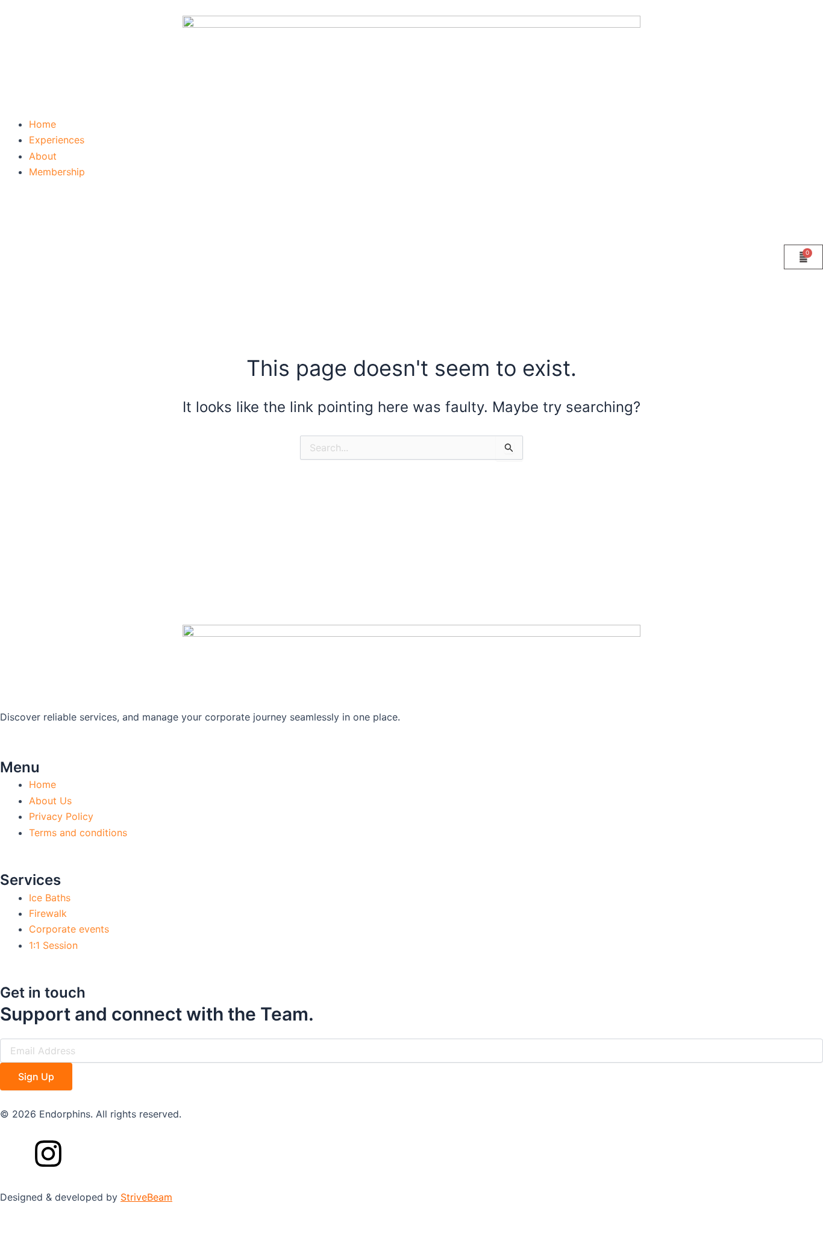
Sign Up (36, 1077)
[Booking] (803, 257)
